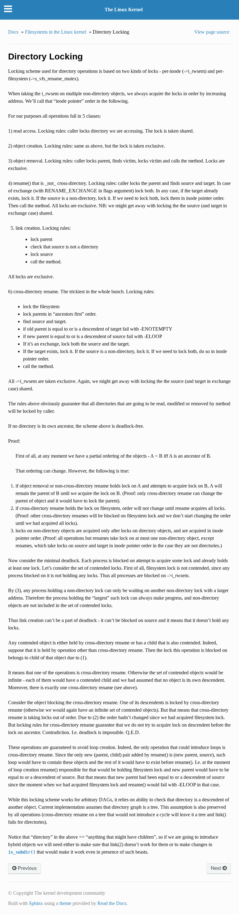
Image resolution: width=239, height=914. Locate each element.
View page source (211, 32)
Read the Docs (111, 903)
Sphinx (36, 903)
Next (217, 868)
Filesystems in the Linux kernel (55, 32)
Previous (26, 868)
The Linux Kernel (124, 9)
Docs (13, 32)
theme (65, 903)
